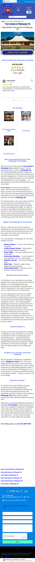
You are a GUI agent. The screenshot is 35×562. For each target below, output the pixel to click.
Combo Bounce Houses (12, 248)
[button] (17, 548)
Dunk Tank (8, 264)
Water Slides (8, 252)
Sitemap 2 (11, 505)
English (7, 1)
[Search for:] (17, 16)
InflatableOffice (7, 556)
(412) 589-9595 (25, 424)
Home (3, 21)
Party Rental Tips (19, 505)
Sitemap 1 (5, 505)
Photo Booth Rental (11, 268)
